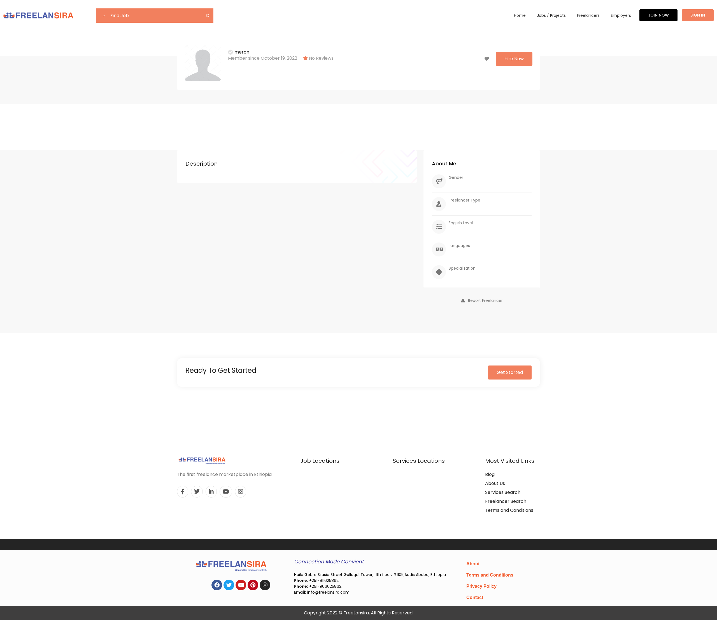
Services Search (502, 492)
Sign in (697, 15)
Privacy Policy (481, 586)
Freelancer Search (505, 501)
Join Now (658, 15)
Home (520, 15)
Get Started (510, 372)
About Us (495, 483)
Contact (474, 597)
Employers (621, 15)
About (472, 563)
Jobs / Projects (551, 15)
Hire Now (514, 58)
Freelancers (588, 15)
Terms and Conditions (509, 510)
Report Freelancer (485, 300)
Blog (490, 474)
